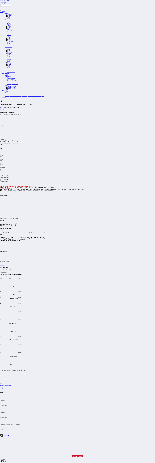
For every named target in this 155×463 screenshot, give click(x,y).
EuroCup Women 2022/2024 (12, 81)
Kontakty (6, 93)
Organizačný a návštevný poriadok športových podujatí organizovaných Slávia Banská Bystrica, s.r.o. (24, 96)
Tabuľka (9, 18)
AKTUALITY (5, 461)
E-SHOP (4, 97)
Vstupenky (7, 89)
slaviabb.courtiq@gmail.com (5, 385)
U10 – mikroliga (8, 63)
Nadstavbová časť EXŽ (11, 86)
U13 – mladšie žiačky (9, 41)
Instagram (4, 388)
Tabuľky (6, 85)
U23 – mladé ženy (8, 14)
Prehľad (6, 13)
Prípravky (7, 68)
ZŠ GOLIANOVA (11, 71)
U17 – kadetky (8, 25)
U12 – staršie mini (8, 47)
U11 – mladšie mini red (9, 52)
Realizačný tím (8, 76)
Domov (3, 459)
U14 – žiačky (7, 36)
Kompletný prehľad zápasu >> (6, 188)
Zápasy (8, 17)
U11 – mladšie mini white (10, 57)
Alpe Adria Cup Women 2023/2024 (14, 83)
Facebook (4, 387)
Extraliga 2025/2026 (11, 78)
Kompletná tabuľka (3, 276)
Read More (2, 265)
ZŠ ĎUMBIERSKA (11, 72)
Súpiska (8, 16)
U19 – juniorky (8, 19)
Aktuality (9, 15)
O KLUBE (4, 90)
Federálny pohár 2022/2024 (12, 84)
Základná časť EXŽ (11, 87)
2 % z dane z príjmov (9, 94)
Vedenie (6, 92)
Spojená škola (10, 69)
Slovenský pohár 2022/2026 (12, 80)
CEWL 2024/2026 (10, 79)
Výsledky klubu (8, 91)
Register (4, 2)
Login (3, 3)
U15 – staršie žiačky (9, 30)
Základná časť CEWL (11, 88)
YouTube (4, 389)
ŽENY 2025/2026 (5, 73)
